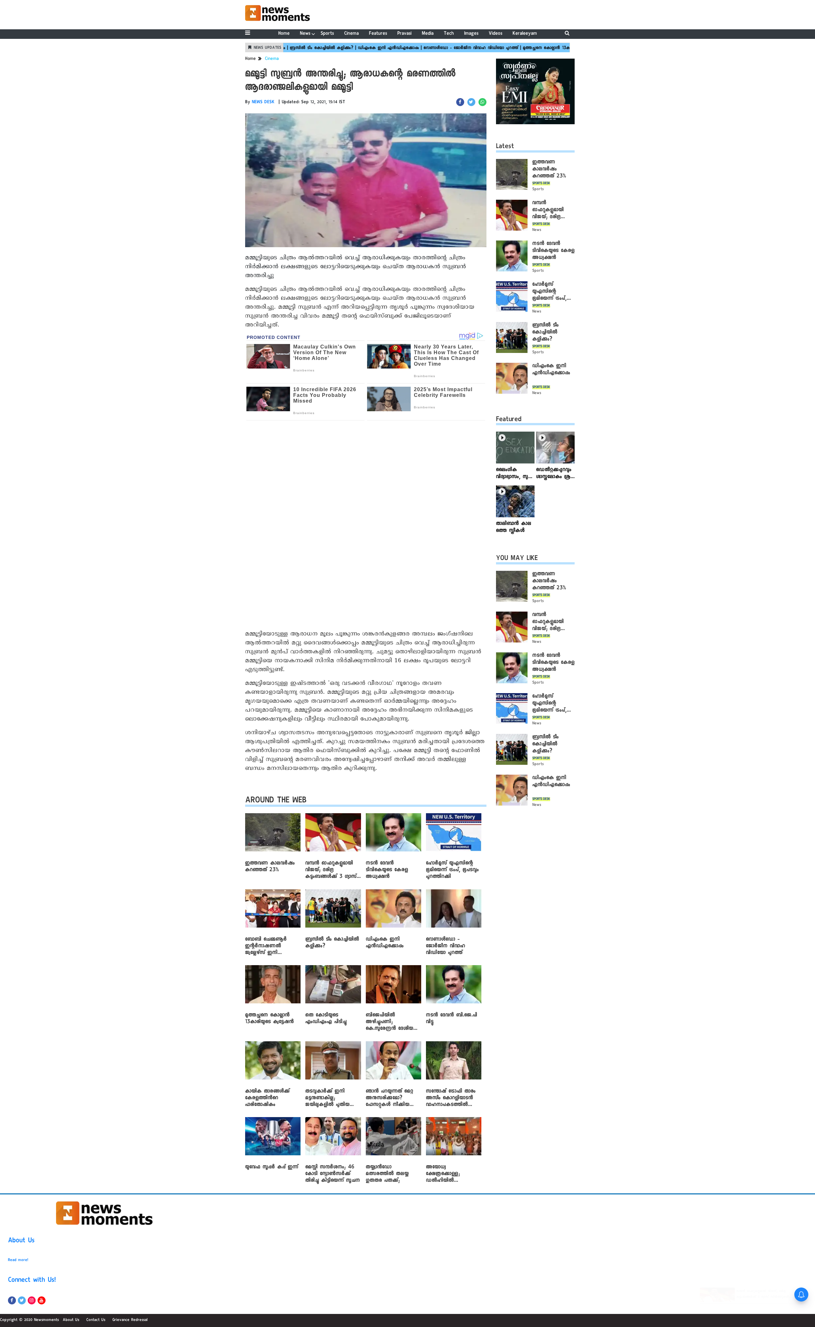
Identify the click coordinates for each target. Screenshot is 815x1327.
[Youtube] (42, 1300)
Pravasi (404, 34)
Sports (327, 34)
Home (284, 34)
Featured (508, 420)
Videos (495, 34)
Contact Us (95, 1320)
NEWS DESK (263, 102)
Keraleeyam (525, 34)
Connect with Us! (32, 1281)
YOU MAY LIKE (517, 559)
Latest (505, 147)
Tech (449, 34)
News (305, 34)
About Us (21, 1241)
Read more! (18, 1260)
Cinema (351, 34)
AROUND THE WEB (276, 801)
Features (378, 34)
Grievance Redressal (130, 1320)
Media (428, 34)
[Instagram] (32, 1300)
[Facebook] (12, 1300)
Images (471, 34)
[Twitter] (22, 1300)
